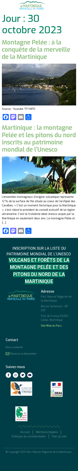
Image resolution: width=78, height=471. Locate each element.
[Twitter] (22, 375)
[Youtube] (30, 375)
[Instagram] (15, 375)
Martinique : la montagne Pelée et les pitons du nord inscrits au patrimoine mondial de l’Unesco (39, 139)
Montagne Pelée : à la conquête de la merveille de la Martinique (36, 49)
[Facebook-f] (8, 375)
